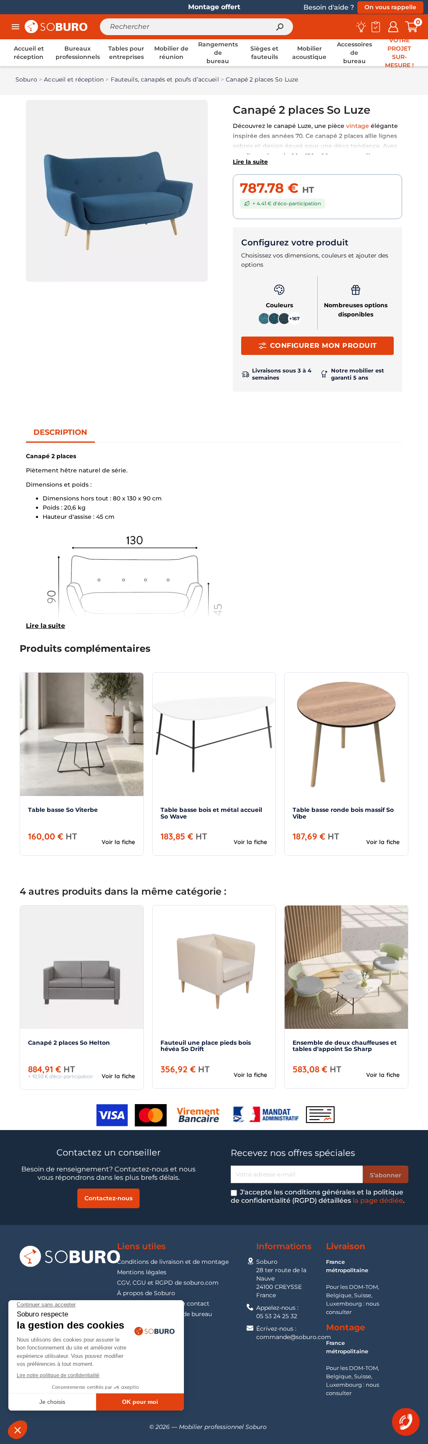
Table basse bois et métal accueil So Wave (211, 813)
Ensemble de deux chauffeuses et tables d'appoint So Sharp (345, 1046)
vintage (357, 126)
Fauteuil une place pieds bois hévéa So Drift (205, 1046)
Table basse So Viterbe (63, 810)
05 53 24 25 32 (276, 1316)
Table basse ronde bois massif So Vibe (343, 813)
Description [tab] (60, 432)
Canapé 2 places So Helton (69, 1042)
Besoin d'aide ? (328, 7)
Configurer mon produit (323, 346)
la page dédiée (378, 1200)
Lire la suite (250, 162)
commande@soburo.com (293, 1337)
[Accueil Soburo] (56, 26)
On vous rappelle (390, 7)
